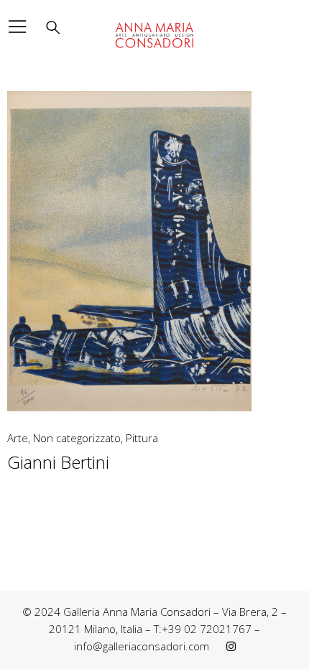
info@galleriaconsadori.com (141, 646)
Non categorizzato (77, 438)
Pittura (142, 438)
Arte (17, 438)
